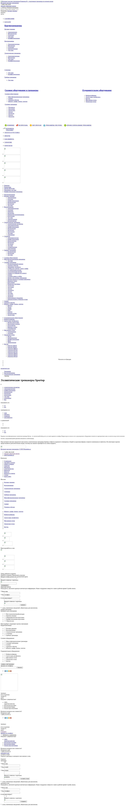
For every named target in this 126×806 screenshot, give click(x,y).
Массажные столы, (91, 100)
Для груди (11, 116)
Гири (9, 310)
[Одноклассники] (9, 671)
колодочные (11, 216)
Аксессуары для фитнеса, (93, 97)
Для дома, (11, 37)
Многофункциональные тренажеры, (18, 97)
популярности (8, 417)
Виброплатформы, (91, 95)
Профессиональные (13, 339)
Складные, (11, 35)
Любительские (12, 342)
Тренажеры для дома (10, 190)
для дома (10, 205)
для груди (10, 295)
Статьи (6, 475)
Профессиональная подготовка (15, 619)
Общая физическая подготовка (15, 617)
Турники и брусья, (13, 100)
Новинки (7, 185)
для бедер (10, 296)
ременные (10, 211)
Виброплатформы (9, 319)
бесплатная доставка (10, 742)
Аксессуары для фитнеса (11, 321)
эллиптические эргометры (15, 224)
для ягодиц (11, 285)
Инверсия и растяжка (14, 284)
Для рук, (10, 115)
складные (10, 199)
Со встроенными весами (15, 271)
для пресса (11, 290)
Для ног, (10, 112)
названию (7, 416)
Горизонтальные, (13, 49)
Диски (9, 307)
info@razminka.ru (9, 455)
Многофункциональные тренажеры (14, 259)
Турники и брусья (9, 302)
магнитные (11, 204)
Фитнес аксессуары (13, 322)
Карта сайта (7, 476)
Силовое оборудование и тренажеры (21, 90)
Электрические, (12, 32)
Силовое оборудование (11, 94)
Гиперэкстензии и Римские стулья (18, 299)
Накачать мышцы (11, 616)
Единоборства (12, 328)
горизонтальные (12, 219)
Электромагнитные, (14, 44)
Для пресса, (11, 107)
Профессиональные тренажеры (13, 191)
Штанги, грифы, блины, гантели (17, 101)
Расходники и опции (14, 324)
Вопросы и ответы (9, 473)
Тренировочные (12, 338)
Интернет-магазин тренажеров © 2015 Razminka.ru (16, 449)
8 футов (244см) (12, 345)
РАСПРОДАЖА (23, 125)
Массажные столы (9, 330)
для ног (10, 291)
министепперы (12, 241)
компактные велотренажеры (16, 214)
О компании (7, 461)
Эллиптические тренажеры (12, 53)
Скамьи (10, 98)
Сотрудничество (9, 469)
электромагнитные (13, 208)
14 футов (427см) (12, 352)
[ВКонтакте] (5, 671)
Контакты (7, 467)
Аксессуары (11, 315)
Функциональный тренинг (15, 264)
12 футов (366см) (12, 355)
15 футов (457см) (12, 350)
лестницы (10, 244)
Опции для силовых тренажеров (17, 278)
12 (4, 405)
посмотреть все (5, 368)
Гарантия (7, 465)
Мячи (9, 341)
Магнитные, (11, 45)
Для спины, (11, 109)
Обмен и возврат (9, 464)
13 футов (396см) (12, 353)
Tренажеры (7, 371)
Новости (6, 472)
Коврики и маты (12, 327)
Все (5, 399)
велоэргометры (12, 221)
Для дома (10, 50)
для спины (11, 287)
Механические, (12, 33)
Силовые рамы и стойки (15, 276)
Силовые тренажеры (11, 104)
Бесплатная (9, 744)
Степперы (7, 70)
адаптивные (11, 234)
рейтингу (7, 414)
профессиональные (13, 201)
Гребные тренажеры (10, 77)
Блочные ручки (12, 313)
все (5, 407)
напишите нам (5, 753)
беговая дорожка (12, 11)
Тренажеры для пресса (14, 267)
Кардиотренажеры (13, 25)
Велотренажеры (9, 41)
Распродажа (7, 187)
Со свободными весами (14, 270)
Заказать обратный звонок (8, 6)
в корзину (3, 731)
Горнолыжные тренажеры (15, 298)
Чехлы (9, 336)
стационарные (12, 331)
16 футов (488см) (12, 348)
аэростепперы (12, 248)
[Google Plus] (11, 671)
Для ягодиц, (11, 110)
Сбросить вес (10, 621)
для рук (10, 288)
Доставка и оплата (9, 462)
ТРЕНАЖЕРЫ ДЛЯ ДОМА (54, 125)
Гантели (10, 312)
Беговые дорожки (10, 29)
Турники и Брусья (13, 265)
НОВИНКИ (10, 125)
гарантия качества (9, 740)
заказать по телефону (7, 733)
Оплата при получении (11, 745)
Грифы (9, 308)
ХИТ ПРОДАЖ (36, 125)
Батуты (6, 344)
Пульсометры (11, 325)
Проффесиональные (14, 38)
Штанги (10, 305)
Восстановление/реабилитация (15, 614)
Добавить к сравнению (9, 735)
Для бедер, (11, 113)
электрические (12, 197)
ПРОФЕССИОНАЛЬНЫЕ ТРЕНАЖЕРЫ (79, 125)
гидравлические (12, 247)
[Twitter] (7, 671)
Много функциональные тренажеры (16, 641)
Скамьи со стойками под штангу (17, 273)
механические (12, 202)
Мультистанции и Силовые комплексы (19, 279)
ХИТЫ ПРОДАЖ (9, 188)
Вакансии (7, 470)
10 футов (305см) (12, 356)
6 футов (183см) (12, 347)
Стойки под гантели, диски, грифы (18, 268)
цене (5, 413)
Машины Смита (12, 281)
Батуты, (88, 98)
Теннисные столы (91, 101)
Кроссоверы (11, 282)
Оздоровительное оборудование (97, 90)
